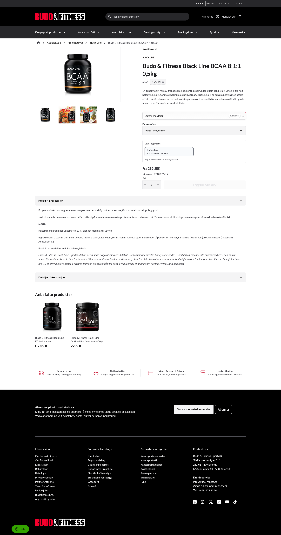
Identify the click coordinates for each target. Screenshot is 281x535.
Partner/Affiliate (44, 481)
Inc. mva (200, 3)
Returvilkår (41, 468)
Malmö (92, 486)
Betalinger (41, 473)
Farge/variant (149, 124)
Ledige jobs (41, 490)
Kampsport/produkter (48, 32)
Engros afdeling (96, 460)
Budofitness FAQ (44, 494)
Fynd (213, 32)
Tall (151, 182)
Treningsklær (186, 32)
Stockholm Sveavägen (100, 473)
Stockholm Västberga (100, 477)
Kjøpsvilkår (41, 464)
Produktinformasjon (50, 200)
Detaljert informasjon (51, 277)
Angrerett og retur (45, 498)
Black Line (95, 42)
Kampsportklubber (151, 464)
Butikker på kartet (98, 464)
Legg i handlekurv (204, 185)
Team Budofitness (45, 486)
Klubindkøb (94, 455)
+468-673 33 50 (208, 490)
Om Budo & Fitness (46, 455)
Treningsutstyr (152, 32)
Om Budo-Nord (44, 460)
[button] (158, 82)
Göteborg (93, 481)
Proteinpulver (75, 42)
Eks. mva (211, 3)
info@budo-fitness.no (205, 481)
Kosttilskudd (119, 32)
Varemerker (239, 32)
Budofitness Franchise (100, 468)
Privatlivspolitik (44, 477)
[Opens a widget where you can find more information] (20, 529)
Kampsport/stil (86, 32)
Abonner (223, 409)
